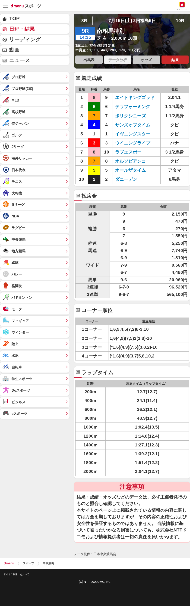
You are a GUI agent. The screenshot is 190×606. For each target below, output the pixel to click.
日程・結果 (22, 29)
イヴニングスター (135, 133)
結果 (175, 60)
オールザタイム (135, 170)
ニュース (19, 60)
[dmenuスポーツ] (27, 5)
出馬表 (89, 60)
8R (84, 20)
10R (180, 20)
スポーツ (28, 563)
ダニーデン (135, 179)
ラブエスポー (135, 152)
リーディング (25, 39)
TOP (14, 18)
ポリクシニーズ (135, 115)
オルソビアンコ (135, 161)
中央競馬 (48, 563)
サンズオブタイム (135, 124)
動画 (14, 50)
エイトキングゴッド (135, 97)
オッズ (146, 60)
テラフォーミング (135, 106)
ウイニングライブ (135, 143)
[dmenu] (9, 563)
